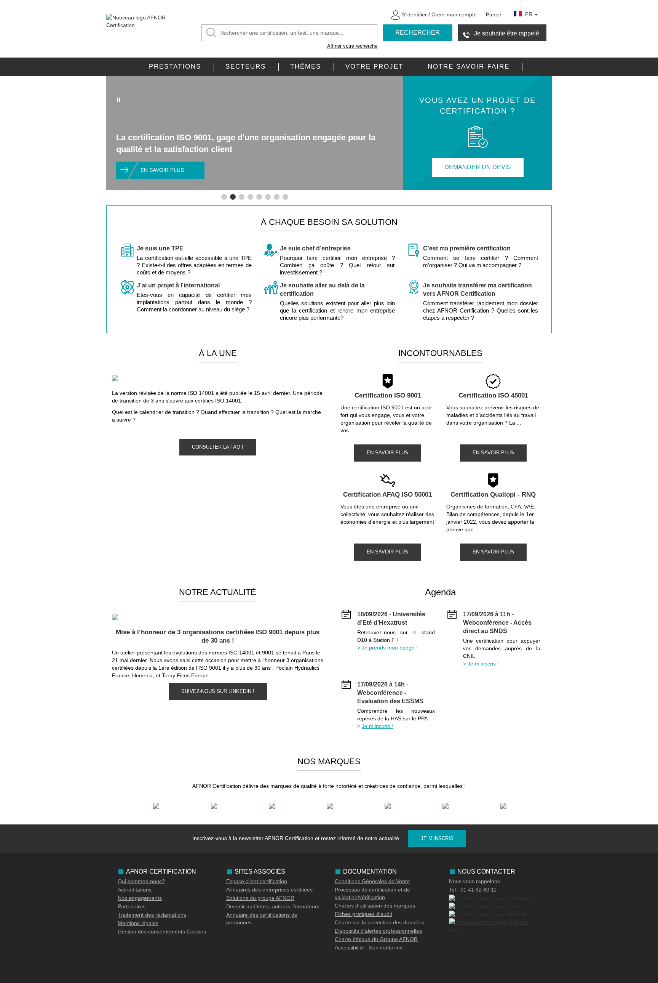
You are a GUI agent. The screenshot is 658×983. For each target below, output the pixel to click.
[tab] (224, 197)
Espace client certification (256, 881)
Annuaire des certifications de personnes (261, 918)
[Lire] (119, 99)
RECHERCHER (417, 32)
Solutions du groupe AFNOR (260, 898)
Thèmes (305, 66)
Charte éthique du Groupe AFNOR (376, 939)
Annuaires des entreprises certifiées (269, 890)
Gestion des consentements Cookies (162, 931)
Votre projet (374, 66)
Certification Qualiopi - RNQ (493, 494)
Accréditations (135, 890)
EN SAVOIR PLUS (387, 452)
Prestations (175, 66)
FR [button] (529, 14)
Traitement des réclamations (152, 915)
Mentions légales (138, 923)
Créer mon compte (454, 14)
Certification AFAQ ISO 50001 (387, 494)
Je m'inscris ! (483, 664)
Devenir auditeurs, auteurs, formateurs (272, 906)
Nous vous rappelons (474, 881)
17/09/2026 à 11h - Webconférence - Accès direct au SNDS (497, 622)
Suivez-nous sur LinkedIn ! (217, 691)
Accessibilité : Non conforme (369, 948)
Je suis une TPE (160, 248)
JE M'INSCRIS (437, 838)
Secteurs (245, 66)
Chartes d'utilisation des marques (375, 906)
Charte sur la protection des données (379, 922)
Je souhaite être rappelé (506, 33)
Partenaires (131, 906)
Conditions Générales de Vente (372, 881)
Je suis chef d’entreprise (315, 248)
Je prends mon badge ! (390, 648)
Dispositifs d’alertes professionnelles (378, 931)
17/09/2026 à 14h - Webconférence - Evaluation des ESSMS (390, 692)
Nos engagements (140, 898)
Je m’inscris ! (377, 726)
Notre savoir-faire (468, 66)
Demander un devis (477, 167)
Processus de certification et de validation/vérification (372, 893)
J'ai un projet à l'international (178, 285)
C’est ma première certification (467, 248)
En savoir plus (162, 170)
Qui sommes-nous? (141, 881)
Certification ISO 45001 (493, 395)
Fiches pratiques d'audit (363, 914)
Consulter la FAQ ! (217, 447)
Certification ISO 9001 (388, 395)
